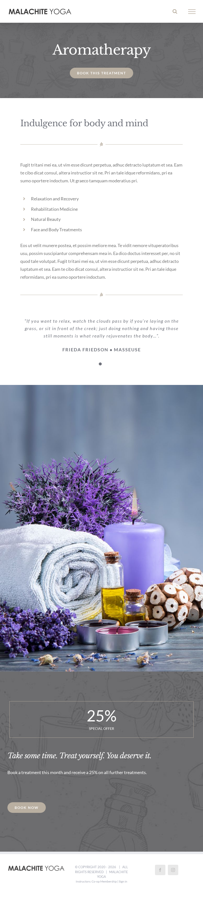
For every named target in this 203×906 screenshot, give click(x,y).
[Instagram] (173, 870)
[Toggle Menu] (192, 11)
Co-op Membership (104, 881)
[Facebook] (160, 870)
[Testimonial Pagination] (100, 363)
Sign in (123, 881)
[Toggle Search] (175, 11)
